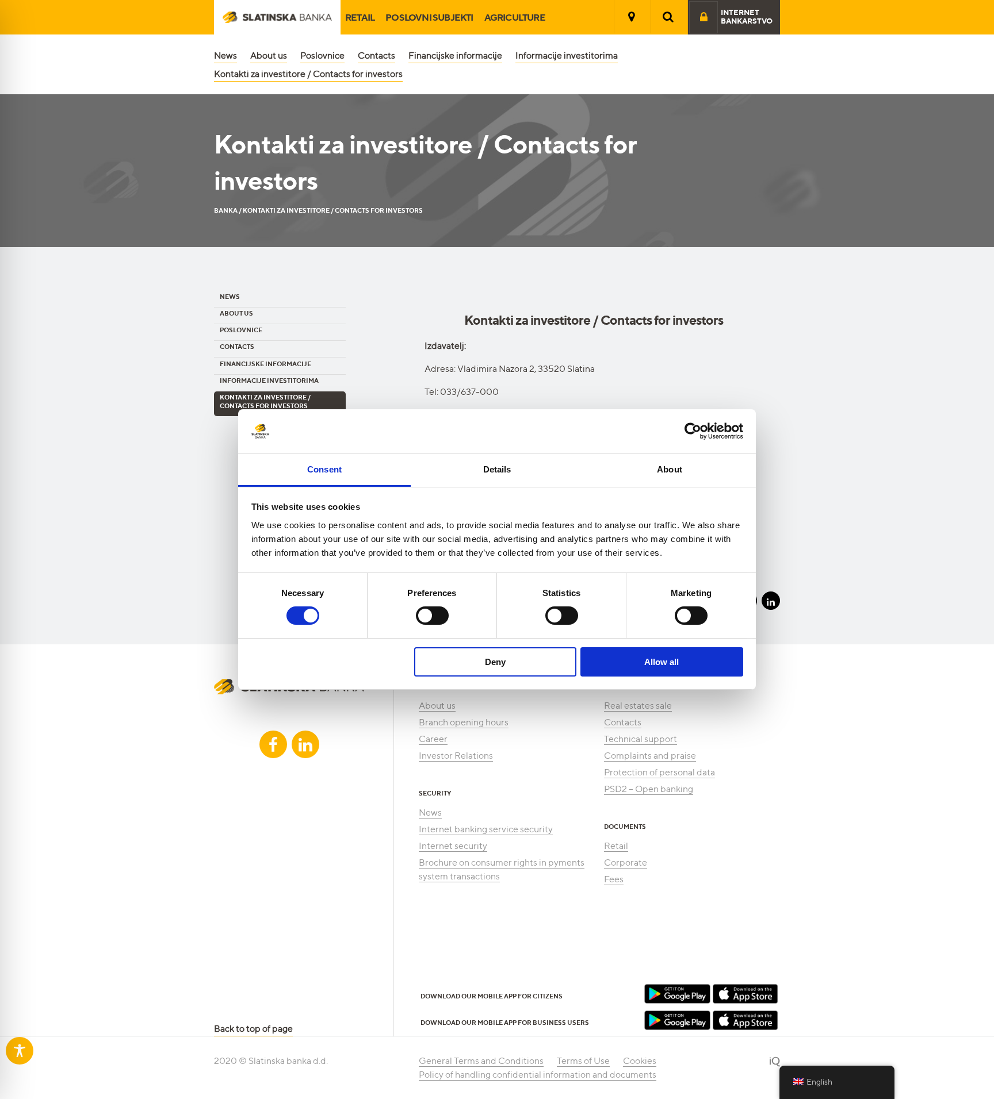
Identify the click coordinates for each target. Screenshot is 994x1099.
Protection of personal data (659, 772)
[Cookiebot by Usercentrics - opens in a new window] (693, 431)
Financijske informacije (455, 55)
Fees (614, 879)
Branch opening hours (464, 722)
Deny (495, 662)
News (225, 55)
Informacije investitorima (566, 55)
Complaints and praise (650, 755)
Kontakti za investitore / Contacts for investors (308, 73)
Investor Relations (456, 755)
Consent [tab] (324, 469)
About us (268, 55)
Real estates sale (638, 705)
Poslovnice (322, 55)
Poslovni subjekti (429, 17)
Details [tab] (497, 469)
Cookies (639, 1060)
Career (433, 738)
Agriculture (514, 17)
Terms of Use (583, 1060)
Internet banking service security (486, 829)
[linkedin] (305, 744)
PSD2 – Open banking (648, 788)
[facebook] (273, 744)
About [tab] (669, 469)
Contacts (376, 55)
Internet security (453, 845)
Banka (226, 210)
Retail (359, 17)
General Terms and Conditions (481, 1060)
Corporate (625, 862)
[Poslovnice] (631, 16)
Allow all (661, 662)
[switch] (432, 615)
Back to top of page (253, 1028)
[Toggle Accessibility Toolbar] (19, 1051)
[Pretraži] (668, 16)
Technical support (640, 738)
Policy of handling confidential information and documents (537, 1074)
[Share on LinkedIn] (771, 600)
